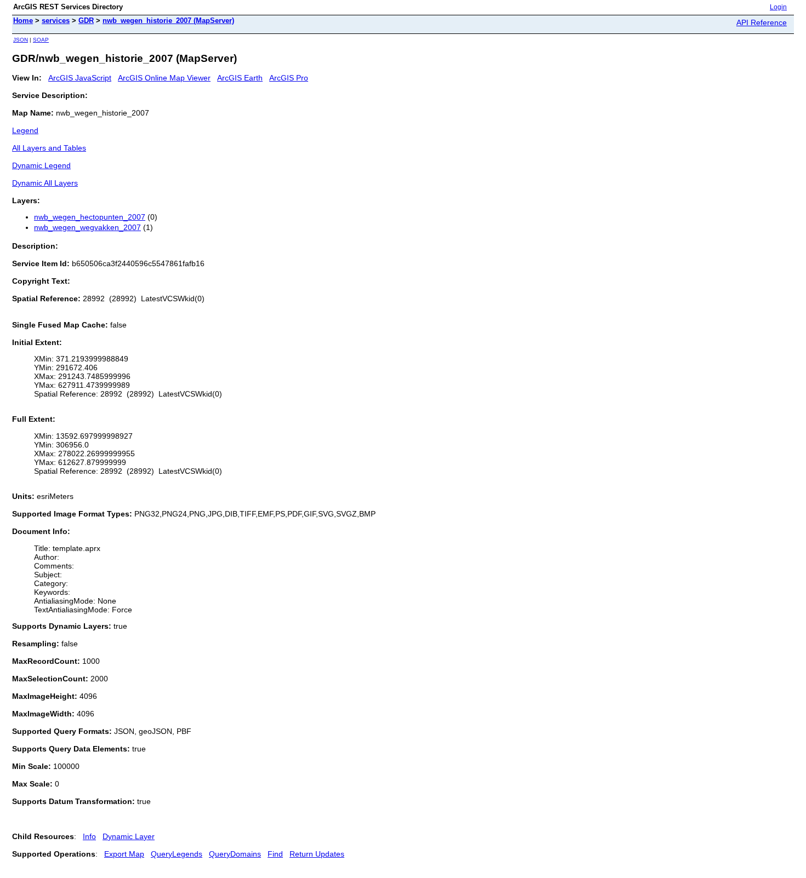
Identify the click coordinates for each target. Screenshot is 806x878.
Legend (25, 130)
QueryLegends (176, 854)
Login (778, 7)
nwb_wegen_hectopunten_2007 (89, 217)
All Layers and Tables (49, 148)
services (56, 20)
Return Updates (317, 854)
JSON (20, 40)
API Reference (761, 22)
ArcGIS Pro (288, 77)
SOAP (41, 40)
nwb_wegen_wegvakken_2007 (87, 227)
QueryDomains (235, 854)
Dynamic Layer (129, 836)
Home (23, 20)
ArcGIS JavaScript (79, 77)
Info (89, 836)
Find (275, 854)
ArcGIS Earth (240, 77)
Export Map (124, 854)
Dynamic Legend (41, 165)
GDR (86, 20)
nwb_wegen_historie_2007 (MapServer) (168, 20)
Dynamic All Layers (45, 183)
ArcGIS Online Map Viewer (164, 77)
